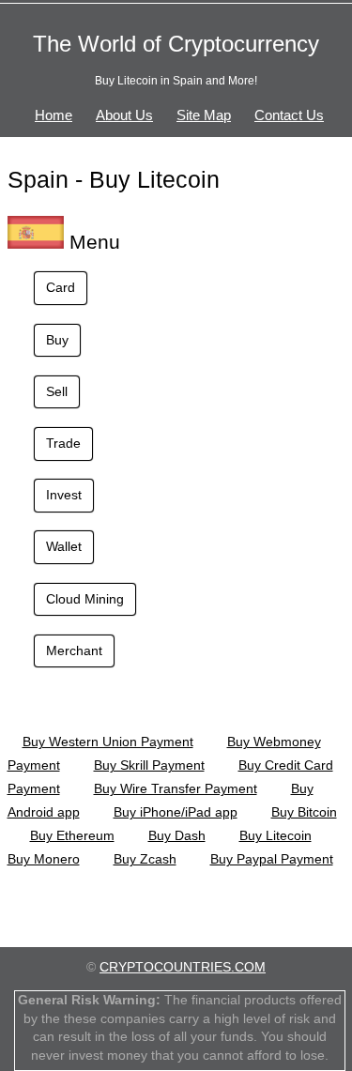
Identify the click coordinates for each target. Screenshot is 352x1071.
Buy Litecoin (275, 835)
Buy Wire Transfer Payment (175, 788)
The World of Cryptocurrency (176, 43)
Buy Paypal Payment (271, 858)
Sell (57, 391)
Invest (64, 494)
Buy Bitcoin (304, 811)
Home (53, 115)
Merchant (74, 650)
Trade (63, 443)
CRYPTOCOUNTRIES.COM (182, 966)
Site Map (203, 115)
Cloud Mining (85, 598)
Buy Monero (44, 858)
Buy (57, 339)
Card (60, 287)
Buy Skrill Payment (149, 765)
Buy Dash (177, 835)
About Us (124, 115)
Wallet (64, 546)
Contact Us (289, 115)
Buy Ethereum (72, 835)
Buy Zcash (145, 858)
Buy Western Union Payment (108, 741)
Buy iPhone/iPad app (175, 811)
